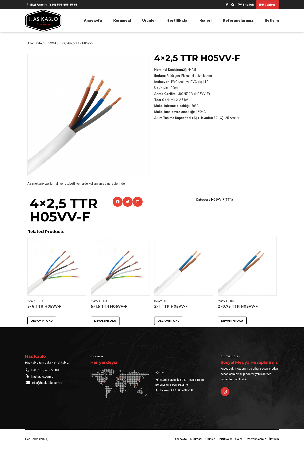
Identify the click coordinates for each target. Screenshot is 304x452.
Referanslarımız (238, 20)
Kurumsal (122, 20)
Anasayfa (93, 20)
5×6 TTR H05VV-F (44, 306)
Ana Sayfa (34, 43)
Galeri (206, 20)
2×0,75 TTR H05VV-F (238, 306)
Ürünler (149, 20)
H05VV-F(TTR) (55, 43)
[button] (118, 202)
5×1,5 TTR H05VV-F (109, 306)
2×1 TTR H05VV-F (171, 306)
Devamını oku (42, 320)
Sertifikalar (178, 20)
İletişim (272, 20)
